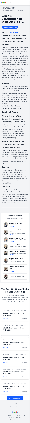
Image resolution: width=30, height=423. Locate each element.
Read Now (5, 318)
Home (3, 7)
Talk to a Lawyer (12, 415)
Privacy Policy (18, 417)
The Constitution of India (9, 8)
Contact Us (11, 417)
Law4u (22, 420)
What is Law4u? (21, 415)
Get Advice (11, 226)
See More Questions (14, 398)
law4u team (14, 32)
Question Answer (10, 7)
